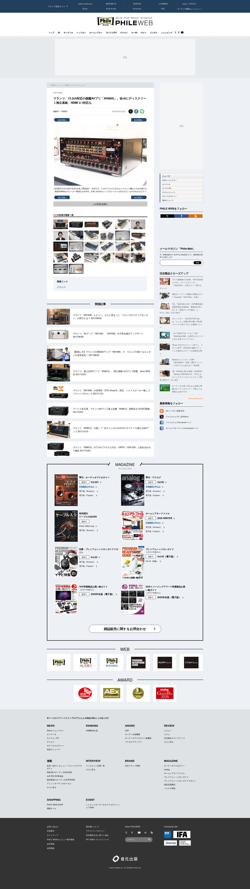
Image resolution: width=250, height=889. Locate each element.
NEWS (51, 726)
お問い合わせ (52, 826)
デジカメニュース (168, 192)
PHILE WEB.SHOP (55, 804)
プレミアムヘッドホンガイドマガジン (180, 780)
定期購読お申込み (86, 486)
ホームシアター (96, 33)
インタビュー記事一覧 (95, 765)
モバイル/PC (111, 33)
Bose (85, 8)
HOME (52, 85)
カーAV (134, 33)
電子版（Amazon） (87, 491)
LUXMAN (163, 3)
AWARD (130, 726)
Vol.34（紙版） (152, 561)
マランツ (61, 286)
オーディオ (68, 33)
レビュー (168, 730)
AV (59, 33)
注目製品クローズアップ (174, 273)
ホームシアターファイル (174, 773)
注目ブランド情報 (132, 765)
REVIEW (169, 726)
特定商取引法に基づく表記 (97, 835)
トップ (51, 33)
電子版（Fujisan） (87, 495)
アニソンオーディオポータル (59, 783)
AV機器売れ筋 (92, 730)
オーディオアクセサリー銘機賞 (138, 738)
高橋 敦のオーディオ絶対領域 (59, 772)
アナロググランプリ (133, 741)
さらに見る (168, 741)
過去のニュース (167, 200)
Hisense (137, 8)
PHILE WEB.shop (86, 526)
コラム (167, 734)
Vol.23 (94, 557)
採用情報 (50, 848)
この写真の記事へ (100, 204)
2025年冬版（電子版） (102, 594)
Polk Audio (111, 8)
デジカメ (124, 33)
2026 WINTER (164, 518)
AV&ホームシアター (169, 180)
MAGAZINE (125, 464)
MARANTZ (111, 3)
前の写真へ (62, 120)
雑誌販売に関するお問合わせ (125, 628)
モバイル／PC (53, 738)
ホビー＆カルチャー (169, 196)
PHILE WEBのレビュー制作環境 (60, 839)
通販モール (51, 808)
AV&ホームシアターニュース (75, 85)
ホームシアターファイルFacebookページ (182, 428)
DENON (137, 3)
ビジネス (154, 33)
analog (167, 769)
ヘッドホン (81, 33)
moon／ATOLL (189, 3)
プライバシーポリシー (95, 830)
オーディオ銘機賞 (132, 734)
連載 (49, 761)
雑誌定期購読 (169, 784)
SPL (163, 8)
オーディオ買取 (189, 9)
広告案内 (50, 830)
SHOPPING (54, 800)
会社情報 (50, 843)
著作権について (92, 826)
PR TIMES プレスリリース (97, 839)
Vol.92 (160, 482)
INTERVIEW (93, 761)
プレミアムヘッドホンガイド (176, 777)
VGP (127, 730)
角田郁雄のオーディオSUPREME (61, 779)
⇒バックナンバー (195, 398)
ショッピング (166, 33)
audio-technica (85, 3)
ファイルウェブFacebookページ (178, 422)
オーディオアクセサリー (174, 765)
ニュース (60, 85)
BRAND (129, 761)
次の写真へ (138, 120)
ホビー (144, 33)
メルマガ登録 (169, 788)
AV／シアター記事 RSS (175, 410)
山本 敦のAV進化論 (55, 776)
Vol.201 (95, 482)
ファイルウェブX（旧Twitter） (178, 416)
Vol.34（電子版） (166, 556)
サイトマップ (52, 835)
